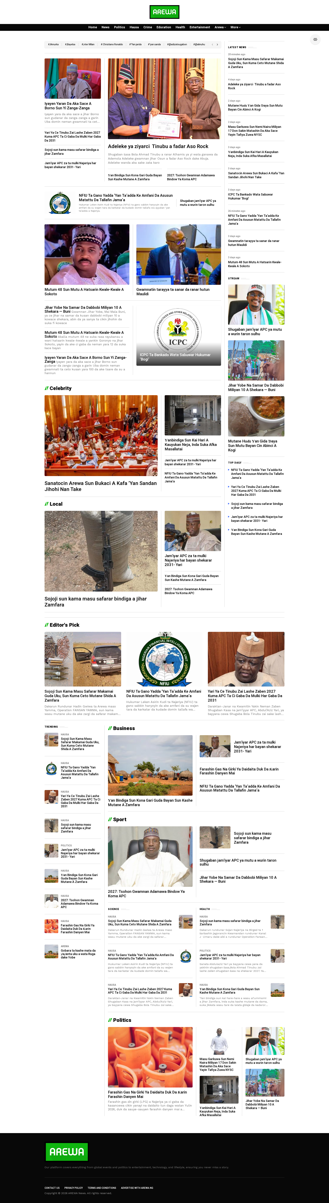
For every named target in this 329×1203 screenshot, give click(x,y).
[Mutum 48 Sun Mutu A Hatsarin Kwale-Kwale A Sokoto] (87, 254)
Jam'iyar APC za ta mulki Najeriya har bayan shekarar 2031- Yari (70, 165)
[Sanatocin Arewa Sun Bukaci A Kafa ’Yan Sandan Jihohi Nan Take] (101, 435)
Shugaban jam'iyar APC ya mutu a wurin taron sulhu (198, 203)
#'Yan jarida (135, 44)
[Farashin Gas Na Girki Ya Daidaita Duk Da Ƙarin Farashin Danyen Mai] (51, 926)
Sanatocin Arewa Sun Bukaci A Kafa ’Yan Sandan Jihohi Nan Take (101, 486)
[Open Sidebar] (315, 39)
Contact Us (52, 1188)
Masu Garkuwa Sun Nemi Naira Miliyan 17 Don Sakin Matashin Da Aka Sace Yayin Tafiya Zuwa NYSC (254, 131)
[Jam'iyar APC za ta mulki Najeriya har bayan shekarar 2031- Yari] (193, 530)
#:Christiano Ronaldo (112, 44)
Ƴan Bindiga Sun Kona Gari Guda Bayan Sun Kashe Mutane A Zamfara (135, 177)
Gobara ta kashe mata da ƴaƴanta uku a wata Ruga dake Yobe (78, 954)
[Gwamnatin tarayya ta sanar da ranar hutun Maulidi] (178, 254)
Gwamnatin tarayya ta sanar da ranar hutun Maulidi (173, 292)
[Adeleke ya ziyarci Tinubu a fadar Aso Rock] (164, 98)
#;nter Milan (88, 44)
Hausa (65, 734)
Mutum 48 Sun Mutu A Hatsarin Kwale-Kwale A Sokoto (84, 292)
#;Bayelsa (70, 44)
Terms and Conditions (102, 1188)
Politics (66, 845)
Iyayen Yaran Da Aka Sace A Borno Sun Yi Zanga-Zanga (68, 106)
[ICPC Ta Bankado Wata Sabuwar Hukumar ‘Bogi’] (178, 336)
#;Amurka (53, 44)
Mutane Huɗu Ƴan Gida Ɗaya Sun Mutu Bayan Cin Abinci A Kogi (255, 107)
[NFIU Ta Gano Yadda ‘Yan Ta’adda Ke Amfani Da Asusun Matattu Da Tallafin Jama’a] (60, 202)
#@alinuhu (199, 44)
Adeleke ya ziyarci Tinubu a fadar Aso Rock (158, 146)
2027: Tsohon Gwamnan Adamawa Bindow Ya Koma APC (191, 177)
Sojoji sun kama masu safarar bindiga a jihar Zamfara (72, 152)
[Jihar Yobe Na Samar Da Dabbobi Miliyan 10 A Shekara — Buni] (256, 360)
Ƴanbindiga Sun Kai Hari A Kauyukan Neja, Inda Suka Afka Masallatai (191, 445)
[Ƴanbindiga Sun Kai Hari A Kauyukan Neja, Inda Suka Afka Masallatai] (193, 415)
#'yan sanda (154, 44)
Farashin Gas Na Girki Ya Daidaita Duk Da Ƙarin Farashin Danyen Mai (77, 929)
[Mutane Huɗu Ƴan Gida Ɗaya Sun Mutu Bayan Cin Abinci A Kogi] (256, 416)
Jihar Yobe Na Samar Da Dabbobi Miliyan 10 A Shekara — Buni (83, 309)
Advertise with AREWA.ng (137, 1188)
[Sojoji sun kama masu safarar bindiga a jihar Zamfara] (101, 551)
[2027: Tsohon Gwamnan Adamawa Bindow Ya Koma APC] (51, 901)
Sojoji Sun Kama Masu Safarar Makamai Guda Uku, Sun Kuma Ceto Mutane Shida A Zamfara (256, 63)
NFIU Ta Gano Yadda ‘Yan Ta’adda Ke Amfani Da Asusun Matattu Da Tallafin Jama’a (126, 198)
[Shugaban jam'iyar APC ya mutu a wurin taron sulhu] (256, 304)
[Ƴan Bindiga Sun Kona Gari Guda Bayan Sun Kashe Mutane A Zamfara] (51, 876)
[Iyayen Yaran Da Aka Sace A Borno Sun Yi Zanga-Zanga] (73, 78)
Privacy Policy (73, 1188)
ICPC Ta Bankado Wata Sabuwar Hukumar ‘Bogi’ (175, 357)
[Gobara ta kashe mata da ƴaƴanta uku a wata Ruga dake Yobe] (51, 951)
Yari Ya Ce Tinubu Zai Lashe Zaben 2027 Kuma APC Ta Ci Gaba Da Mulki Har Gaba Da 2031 (73, 136)
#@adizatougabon (177, 44)
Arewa (65, 946)
